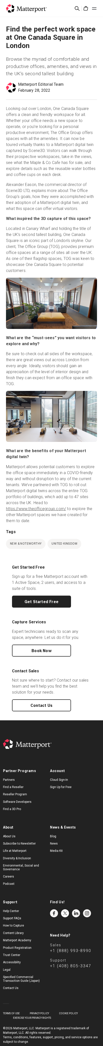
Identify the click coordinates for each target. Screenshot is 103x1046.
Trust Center (11, 955)
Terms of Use (11, 1013)
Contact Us (41, 705)
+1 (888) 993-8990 (70, 950)
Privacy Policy (39, 1013)
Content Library (13, 933)
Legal (6, 970)
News (54, 843)
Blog (53, 836)
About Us (9, 836)
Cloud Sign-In (59, 780)
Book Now (42, 650)
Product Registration (17, 948)
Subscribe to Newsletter (19, 843)
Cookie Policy (68, 1013)
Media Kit (56, 851)
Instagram (87, 913)
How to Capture (13, 925)
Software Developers (17, 802)
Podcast (8, 884)
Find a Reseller (13, 787)
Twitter (65, 913)
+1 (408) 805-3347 (70, 966)
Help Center (11, 911)
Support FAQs (12, 918)
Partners (9, 780)
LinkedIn (76, 913)
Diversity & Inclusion (17, 858)
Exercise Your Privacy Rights (32, 1018)
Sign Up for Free (61, 787)
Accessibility (12, 962)
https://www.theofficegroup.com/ (36, 508)
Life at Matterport (14, 851)
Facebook (54, 913)
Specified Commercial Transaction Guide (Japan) (21, 978)
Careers (8, 876)
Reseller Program (15, 794)
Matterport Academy (17, 940)
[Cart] (85, 8)
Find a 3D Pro (12, 809)
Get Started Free (41, 601)
